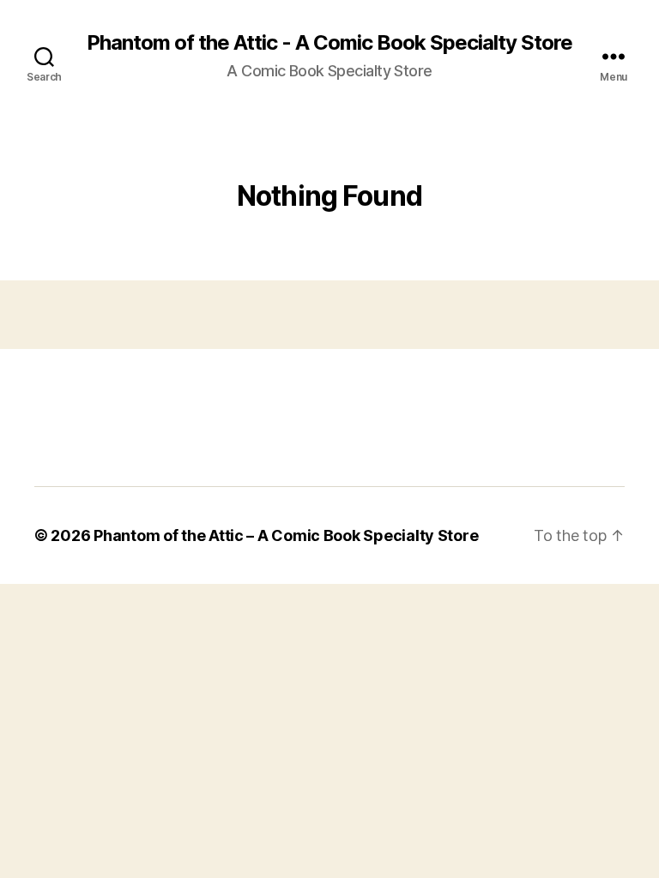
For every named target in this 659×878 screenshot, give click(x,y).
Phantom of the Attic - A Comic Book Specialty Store (329, 43)
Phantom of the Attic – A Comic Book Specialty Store (286, 535)
